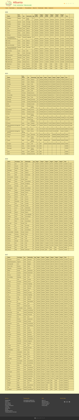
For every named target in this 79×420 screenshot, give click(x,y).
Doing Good (7, 408)
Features (7, 401)
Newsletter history (9, 410)
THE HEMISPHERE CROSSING (29, 401)
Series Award (7, 403)
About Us (44, 400)
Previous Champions (9, 405)
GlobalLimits (7, 400)
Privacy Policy (44, 405)
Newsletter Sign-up (45, 403)
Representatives (45, 401)
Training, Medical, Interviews (11, 412)
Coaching (7, 406)
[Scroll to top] (76, 417)
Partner (6, 409)
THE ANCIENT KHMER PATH (28, 400)
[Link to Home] (19, 3)
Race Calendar (8, 404)
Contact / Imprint (45, 404)
